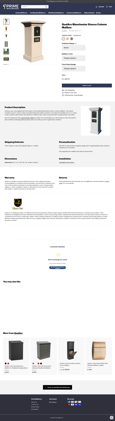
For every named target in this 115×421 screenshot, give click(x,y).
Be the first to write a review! (57, 267)
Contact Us (34, 404)
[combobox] (35, 6)
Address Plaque (68, 43)
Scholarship (34, 409)
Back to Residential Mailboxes (59, 387)
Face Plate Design (69, 64)
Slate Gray (71, 38)
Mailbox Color (67, 54)
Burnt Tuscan (67, 38)
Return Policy (35, 407)
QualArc (64, 31)
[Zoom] (34, 42)
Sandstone (63, 38)
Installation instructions (66, 162)
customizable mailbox (27, 118)
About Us (34, 402)
